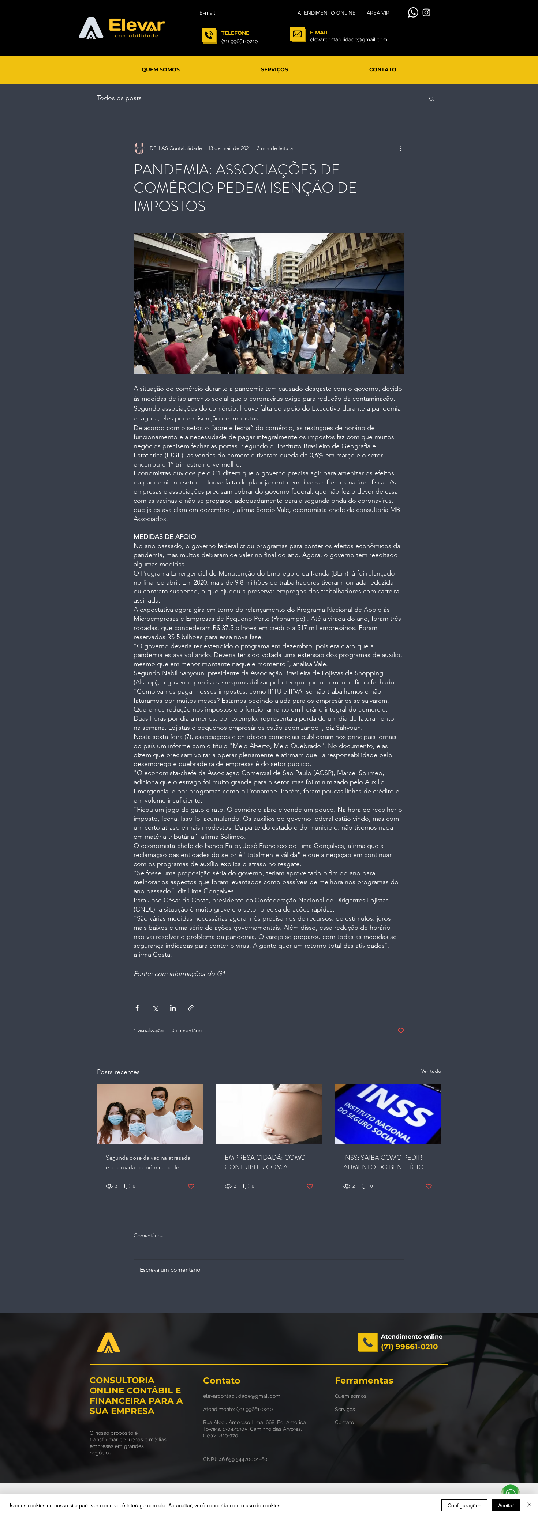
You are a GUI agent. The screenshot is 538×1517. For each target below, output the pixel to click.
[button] (431, 98)
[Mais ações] (400, 148)
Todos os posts (119, 98)
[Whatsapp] (413, 12)
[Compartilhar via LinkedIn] (172, 1007)
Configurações (464, 1505)
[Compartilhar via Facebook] (137, 1007)
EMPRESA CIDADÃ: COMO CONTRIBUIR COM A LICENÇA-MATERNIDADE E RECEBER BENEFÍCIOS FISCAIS (266, 1162)
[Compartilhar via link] (190, 1007)
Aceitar (506, 1505)
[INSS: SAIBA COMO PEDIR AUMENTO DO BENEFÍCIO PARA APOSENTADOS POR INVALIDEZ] (388, 1114)
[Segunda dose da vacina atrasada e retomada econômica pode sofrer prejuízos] (150, 1114)
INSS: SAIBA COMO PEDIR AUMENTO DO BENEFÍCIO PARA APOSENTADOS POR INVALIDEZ (384, 1162)
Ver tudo (431, 1071)
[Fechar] (529, 1505)
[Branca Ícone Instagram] (426, 12)
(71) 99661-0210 (254, 1409)
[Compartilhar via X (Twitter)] (155, 1007)
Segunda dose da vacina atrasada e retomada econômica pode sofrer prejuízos (148, 1162)
